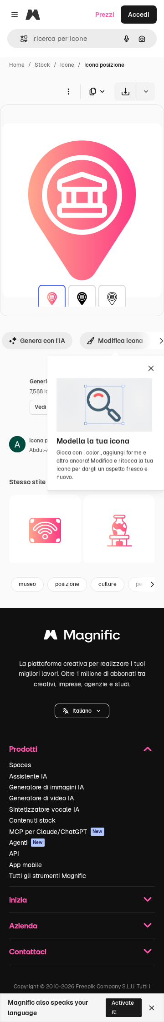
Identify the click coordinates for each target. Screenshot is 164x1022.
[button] (82, 711)
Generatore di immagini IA (46, 787)
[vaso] (119, 530)
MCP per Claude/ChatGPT (55, 832)
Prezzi (104, 14)
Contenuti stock (32, 820)
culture (107, 584)
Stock (42, 65)
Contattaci (27, 951)
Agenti (26, 842)
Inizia (18, 899)
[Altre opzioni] (68, 91)
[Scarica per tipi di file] (97, 91)
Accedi (138, 14)
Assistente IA (28, 776)
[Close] (151, 1007)
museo (27, 584)
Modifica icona (120, 341)
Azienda (23, 925)
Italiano (82, 710)
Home (17, 65)
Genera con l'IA (42, 341)
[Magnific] (82, 637)
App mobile (25, 865)
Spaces (20, 765)
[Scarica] (125, 91)
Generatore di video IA (41, 798)
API (14, 853)
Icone (67, 65)
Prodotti (23, 749)
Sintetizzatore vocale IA (44, 809)
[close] (151, 368)
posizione (67, 584)
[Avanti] (152, 584)
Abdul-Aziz (42, 450)
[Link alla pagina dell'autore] (17, 445)
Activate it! (123, 1007)
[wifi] (45, 530)
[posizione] (52, 298)
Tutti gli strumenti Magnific (47, 876)
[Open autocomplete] (20, 38)
